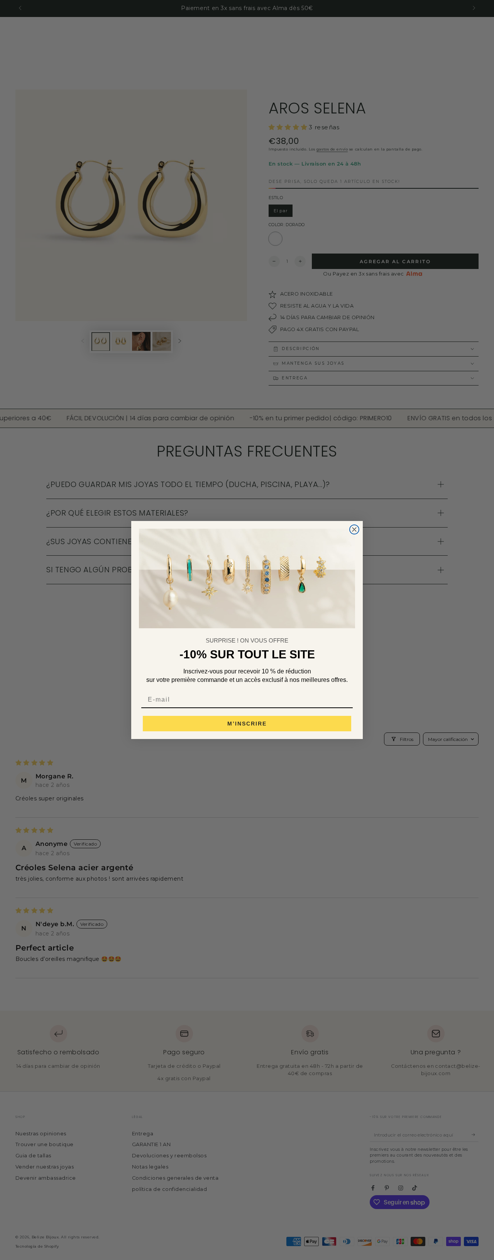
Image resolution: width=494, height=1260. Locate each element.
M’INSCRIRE (247, 723)
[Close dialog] (354, 529)
